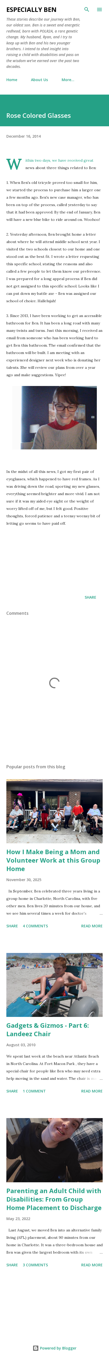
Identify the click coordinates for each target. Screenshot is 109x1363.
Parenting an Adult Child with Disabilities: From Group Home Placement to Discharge (54, 1199)
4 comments (35, 925)
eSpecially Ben (31, 9)
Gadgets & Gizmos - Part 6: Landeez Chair (47, 1029)
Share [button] (90, 597)
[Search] (87, 9)
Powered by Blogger (57, 1348)
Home (11, 79)
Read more (92, 925)
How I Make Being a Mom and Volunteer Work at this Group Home (53, 860)
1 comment (34, 1091)
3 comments (35, 1264)
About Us (39, 79)
